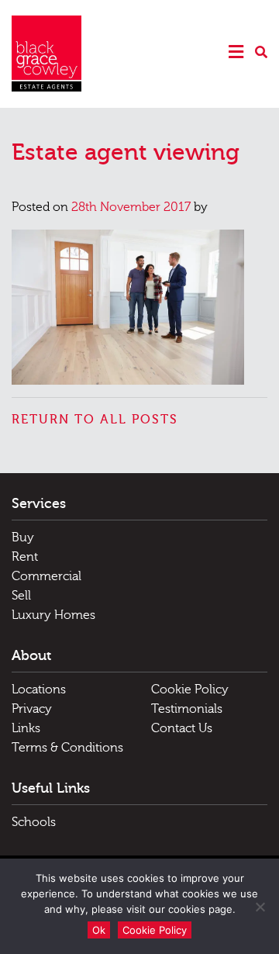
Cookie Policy (190, 689)
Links (26, 728)
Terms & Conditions (67, 748)
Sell (21, 596)
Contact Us (181, 728)
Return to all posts (95, 420)
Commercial (46, 576)
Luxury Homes (53, 615)
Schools (34, 822)
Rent (25, 557)
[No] (259, 906)
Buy (23, 537)
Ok (98, 930)
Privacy (32, 709)
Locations (39, 689)
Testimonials (186, 709)
